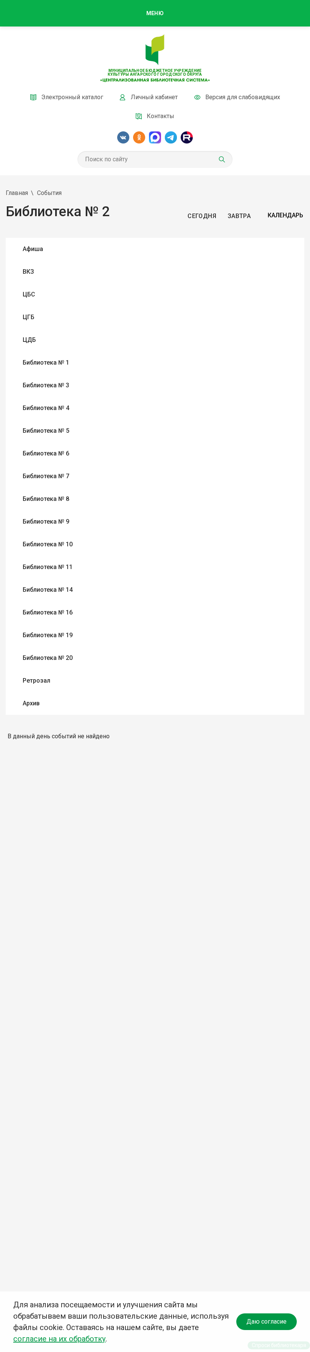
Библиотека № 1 (46, 362)
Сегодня (202, 216)
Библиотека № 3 (46, 385)
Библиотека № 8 (46, 498)
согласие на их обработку (59, 1338)
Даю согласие (266, 1321)
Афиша (33, 249)
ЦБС (29, 294)
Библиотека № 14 (48, 589)
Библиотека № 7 (46, 476)
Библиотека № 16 (48, 612)
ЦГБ (28, 317)
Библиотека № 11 (48, 567)
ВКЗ (28, 271)
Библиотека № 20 (48, 657)
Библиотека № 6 (46, 453)
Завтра (239, 216)
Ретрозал (36, 680)
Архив (31, 703)
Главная (17, 192)
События (49, 192)
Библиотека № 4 (46, 408)
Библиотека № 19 (48, 635)
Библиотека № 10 (48, 544)
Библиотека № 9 (46, 521)
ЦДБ (29, 339)
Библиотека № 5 (46, 430)
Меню (155, 13)
